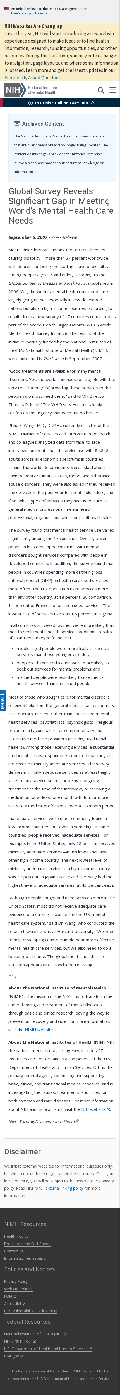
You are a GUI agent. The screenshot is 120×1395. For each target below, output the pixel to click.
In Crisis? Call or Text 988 (61, 102)
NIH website (94, 1109)
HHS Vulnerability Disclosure (29, 1310)
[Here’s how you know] (60, 11)
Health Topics (16, 1236)
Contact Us (13, 1251)
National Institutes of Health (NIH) (34, 1334)
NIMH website (39, 1029)
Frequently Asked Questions (33, 78)
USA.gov (12, 1356)
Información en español (25, 1258)
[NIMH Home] (30, 89)
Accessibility (14, 1303)
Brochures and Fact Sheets (27, 1243)
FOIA (9, 1296)
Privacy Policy (16, 1281)
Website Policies (18, 1288)
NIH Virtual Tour (18, 1341)
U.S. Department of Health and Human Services (46, 1348)
